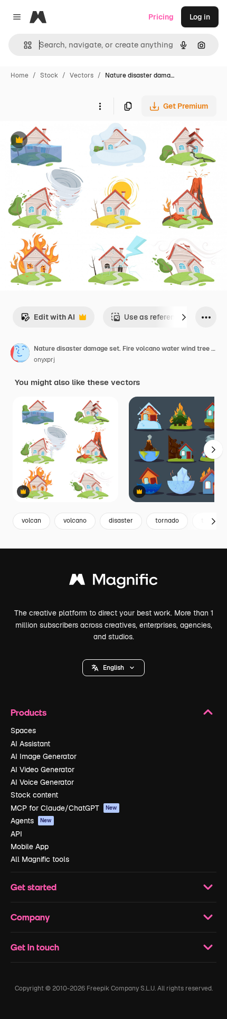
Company (30, 916)
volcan (31, 520)
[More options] (99, 106)
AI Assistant (30, 743)
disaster (121, 520)
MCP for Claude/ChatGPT (64, 808)
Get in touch (35, 947)
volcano (75, 520)
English (113, 668)
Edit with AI (48, 320)
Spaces (23, 730)
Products (28, 712)
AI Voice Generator (42, 782)
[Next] (183, 317)
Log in (200, 17)
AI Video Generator (42, 769)
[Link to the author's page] (20, 354)
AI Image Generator (44, 756)
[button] (113, 667)
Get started (33, 886)
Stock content (34, 795)
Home (20, 75)
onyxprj (44, 359)
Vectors (81, 75)
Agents (31, 820)
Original (67, 141)
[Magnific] (113, 582)
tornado (167, 520)
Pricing (161, 17)
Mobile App (30, 846)
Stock (49, 75)
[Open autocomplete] (23, 45)
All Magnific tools (40, 859)
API (16, 834)
